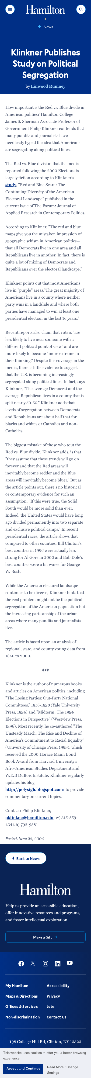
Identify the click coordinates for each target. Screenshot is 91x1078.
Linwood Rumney (48, 86)
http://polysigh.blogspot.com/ (35, 789)
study (10, 184)
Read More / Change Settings (62, 1069)
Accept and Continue (23, 1068)
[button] (10, 9)
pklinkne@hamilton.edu (29, 817)
